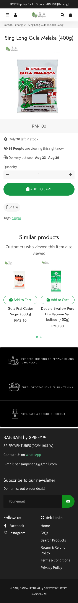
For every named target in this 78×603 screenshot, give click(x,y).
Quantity (10, 166)
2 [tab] (41, 337)
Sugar (16, 218)
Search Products (53, 540)
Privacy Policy (51, 567)
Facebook (16, 525)
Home (45, 525)
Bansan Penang (13, 25)
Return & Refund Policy (53, 550)
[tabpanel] (20, 291)
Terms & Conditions (55, 560)
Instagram (17, 532)
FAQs (44, 532)
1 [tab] (37, 337)
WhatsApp (33, 454)
